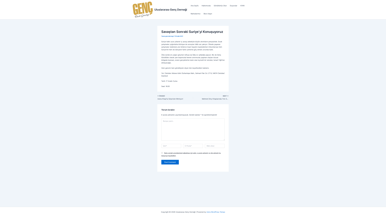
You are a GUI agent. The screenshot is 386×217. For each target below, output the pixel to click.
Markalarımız (195, 14)
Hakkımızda (206, 6)
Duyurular (233, 6)
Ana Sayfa (194, 6)
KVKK (242, 6)
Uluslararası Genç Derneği (170, 9)
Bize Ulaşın (208, 14)
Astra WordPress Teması (216, 212)
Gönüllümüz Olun (220, 6)
